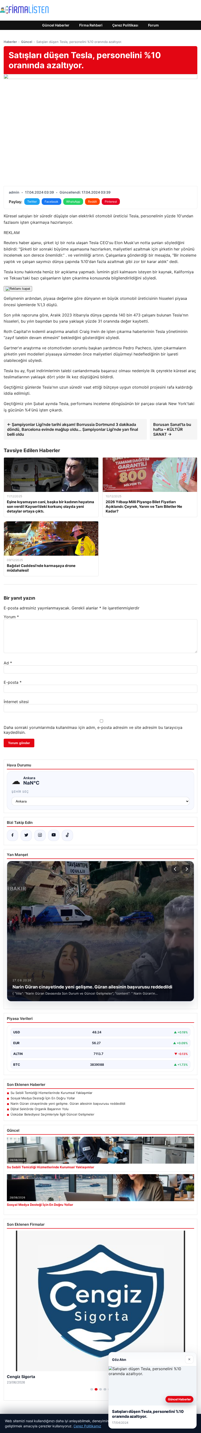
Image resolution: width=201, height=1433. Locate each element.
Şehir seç (20, 791)
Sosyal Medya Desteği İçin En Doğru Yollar (43, 1098)
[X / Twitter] (26, 835)
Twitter (32, 201)
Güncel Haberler (55, 25)
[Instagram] (40, 835)
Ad (8, 662)
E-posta (13, 682)
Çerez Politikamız (87, 1426)
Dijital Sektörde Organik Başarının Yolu (40, 1109)
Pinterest (111, 201)
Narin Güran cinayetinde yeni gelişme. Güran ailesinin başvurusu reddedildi (68, 1103)
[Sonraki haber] (186, 869)
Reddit (92, 201)
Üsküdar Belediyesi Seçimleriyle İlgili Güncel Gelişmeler (52, 1114)
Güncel (26, 42)
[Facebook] (12, 835)
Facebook (51, 201)
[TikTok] (67, 835)
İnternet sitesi (16, 701)
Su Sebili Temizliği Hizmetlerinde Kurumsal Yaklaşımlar (51, 1093)
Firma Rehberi (90, 25)
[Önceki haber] (176, 869)
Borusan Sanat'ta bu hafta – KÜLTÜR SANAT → (172, 429)
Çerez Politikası (125, 25)
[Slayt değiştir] (91, 1389)
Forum (153, 25)
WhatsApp (73, 201)
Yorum (11, 616)
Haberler (10, 42)
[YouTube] (53, 835)
